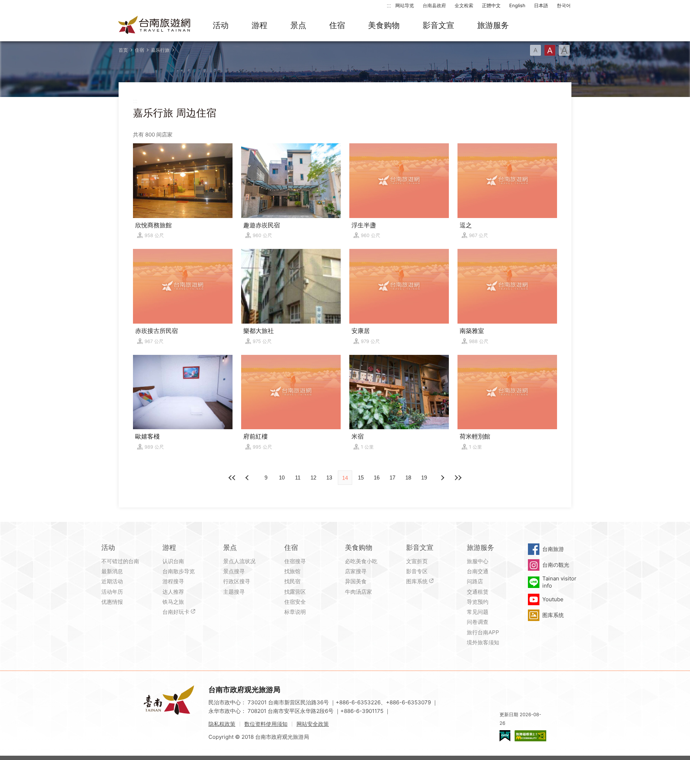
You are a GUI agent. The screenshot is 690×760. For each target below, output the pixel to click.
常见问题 (477, 611)
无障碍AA (530, 735)
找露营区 (295, 591)
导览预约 (477, 601)
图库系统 (417, 581)
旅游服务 (493, 25)
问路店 (475, 581)
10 (282, 477)
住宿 (337, 25)
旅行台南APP (483, 632)
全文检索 (464, 5)
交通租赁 (477, 591)
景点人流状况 (239, 561)
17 (392, 477)
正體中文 (491, 5)
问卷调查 (477, 621)
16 (377, 477)
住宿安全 (295, 601)
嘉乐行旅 (160, 50)
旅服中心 (477, 561)
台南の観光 (555, 564)
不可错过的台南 (120, 561)
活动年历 (112, 591)
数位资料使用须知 (266, 723)
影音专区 (417, 571)
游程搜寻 (173, 581)
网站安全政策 (312, 723)
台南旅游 (553, 549)
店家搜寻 (356, 571)
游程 (259, 25)
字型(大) (564, 50)
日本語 (541, 5)
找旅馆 (292, 571)
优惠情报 (112, 601)
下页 (248, 478)
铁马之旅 (173, 601)
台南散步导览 (178, 571)
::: (389, 5)
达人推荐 (173, 591)
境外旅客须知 (483, 642)
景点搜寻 (234, 571)
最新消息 (112, 571)
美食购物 (384, 25)
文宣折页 (417, 561)
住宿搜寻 (295, 561)
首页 (123, 50)
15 (361, 477)
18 (408, 477)
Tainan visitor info (559, 582)
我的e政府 (505, 735)
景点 (298, 25)
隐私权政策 (221, 723)
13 (329, 477)
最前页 (232, 478)
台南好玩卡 (175, 611)
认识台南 (173, 561)
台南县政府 (434, 5)
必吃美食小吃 (361, 561)
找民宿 (292, 581)
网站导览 (404, 5)
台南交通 (477, 571)
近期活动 (112, 581)
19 (424, 477)
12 (313, 477)
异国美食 (356, 581)
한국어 (564, 5)
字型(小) (535, 50)
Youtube (553, 599)
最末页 (458, 478)
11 (297, 477)
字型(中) (549, 50)
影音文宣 (438, 25)
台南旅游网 (154, 25)
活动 (221, 25)
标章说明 (295, 611)
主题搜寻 (234, 591)
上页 (442, 478)
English (517, 5)
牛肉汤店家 (358, 591)
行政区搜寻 (236, 581)
